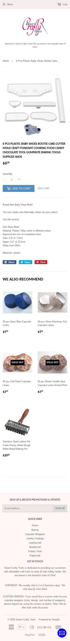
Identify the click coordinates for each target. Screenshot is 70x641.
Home (6, 61)
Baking (35, 530)
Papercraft (35, 555)
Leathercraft (35, 542)
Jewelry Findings (35, 538)
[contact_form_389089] (61, 633)
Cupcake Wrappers (35, 534)
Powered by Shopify (49, 619)
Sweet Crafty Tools (26, 619)
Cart (64, 4)
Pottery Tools (35, 551)
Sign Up (60, 508)
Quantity (7, 173)
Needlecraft (35, 547)
